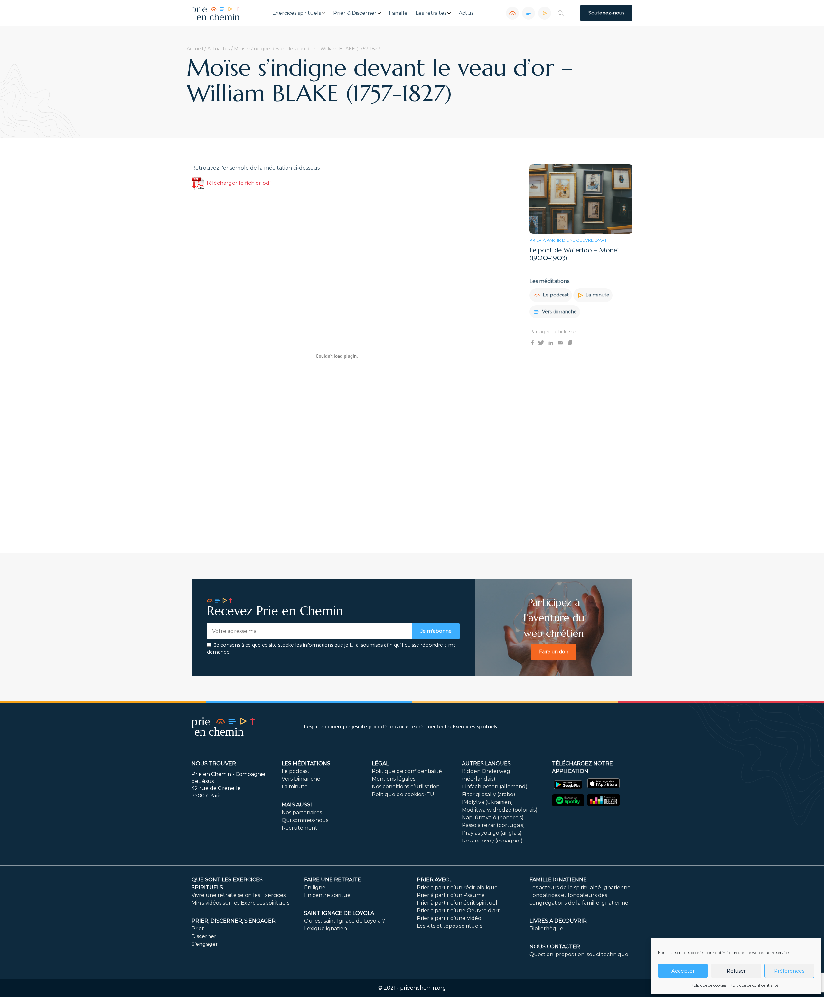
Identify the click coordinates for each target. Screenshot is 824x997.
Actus (466, 13)
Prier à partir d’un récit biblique (457, 887)
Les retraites (431, 13)
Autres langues (486, 763)
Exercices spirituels (296, 13)
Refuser (736, 971)
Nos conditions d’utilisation (406, 787)
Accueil (195, 49)
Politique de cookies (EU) (404, 794)
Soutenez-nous (606, 13)
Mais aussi (297, 805)
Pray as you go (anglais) (492, 833)
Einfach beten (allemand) (495, 787)
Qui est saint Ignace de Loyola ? (344, 921)
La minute (596, 295)
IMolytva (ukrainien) (487, 802)
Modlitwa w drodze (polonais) (500, 810)
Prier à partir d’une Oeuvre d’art (458, 911)
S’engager (205, 944)
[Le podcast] (512, 13)
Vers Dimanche (301, 779)
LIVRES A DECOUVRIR (558, 921)
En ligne (314, 887)
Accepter (683, 971)
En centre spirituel (328, 895)
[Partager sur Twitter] (541, 342)
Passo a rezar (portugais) (493, 825)
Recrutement (299, 828)
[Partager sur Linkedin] (551, 342)
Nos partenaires (302, 812)
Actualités (218, 49)
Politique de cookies (708, 985)
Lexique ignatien (325, 929)
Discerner (204, 936)
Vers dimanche (559, 311)
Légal (380, 763)
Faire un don (553, 651)
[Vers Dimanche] (528, 13)
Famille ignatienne (558, 880)
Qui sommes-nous (305, 820)
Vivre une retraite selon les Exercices (239, 895)
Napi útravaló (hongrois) (493, 817)
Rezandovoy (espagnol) (492, 841)
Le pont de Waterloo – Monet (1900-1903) (574, 254)
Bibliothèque (546, 929)
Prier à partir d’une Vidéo (449, 918)
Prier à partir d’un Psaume (451, 895)
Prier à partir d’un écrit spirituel (457, 903)
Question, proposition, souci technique (578, 954)
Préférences (789, 971)
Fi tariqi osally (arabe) (488, 794)
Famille (398, 13)
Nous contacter (554, 947)
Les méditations (306, 763)
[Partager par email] (560, 342)
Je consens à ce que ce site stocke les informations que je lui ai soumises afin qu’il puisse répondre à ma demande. (331, 648)
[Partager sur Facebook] (532, 342)
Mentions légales (393, 779)
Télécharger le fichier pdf (237, 183)
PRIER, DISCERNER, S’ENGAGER (234, 921)
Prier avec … (435, 880)
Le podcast (555, 295)
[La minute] (544, 13)
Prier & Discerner (355, 13)
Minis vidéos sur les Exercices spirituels (240, 903)
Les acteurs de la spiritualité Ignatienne (580, 887)
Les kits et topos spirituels (449, 926)
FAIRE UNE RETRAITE (332, 880)
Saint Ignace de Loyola (339, 913)
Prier (198, 929)
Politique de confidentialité (754, 985)
